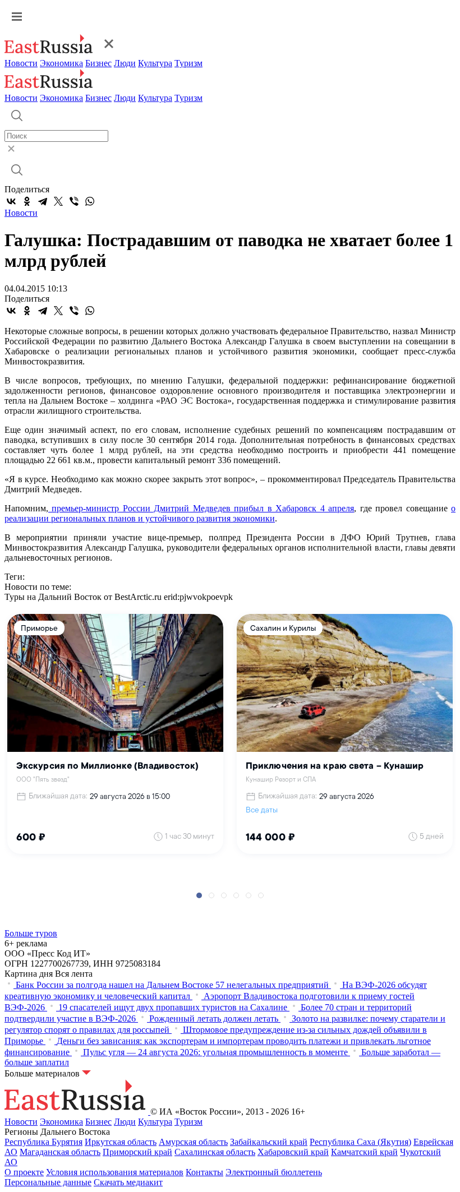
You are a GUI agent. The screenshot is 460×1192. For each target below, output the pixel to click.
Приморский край (137, 1152)
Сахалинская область (214, 1152)
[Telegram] (42, 201)
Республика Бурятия (43, 1142)
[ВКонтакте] (11, 201)
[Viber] (74, 201)
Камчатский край (364, 1152)
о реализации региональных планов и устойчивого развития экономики (230, 513)
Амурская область (193, 1142)
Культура (155, 63)
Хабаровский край (293, 1152)
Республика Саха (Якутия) (360, 1142)
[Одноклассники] (27, 201)
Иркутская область (121, 1142)
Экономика (61, 63)
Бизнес (98, 63)
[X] (58, 201)
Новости (21, 63)
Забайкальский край (268, 1142)
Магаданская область (60, 1152)
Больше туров (30, 933)
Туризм (188, 63)
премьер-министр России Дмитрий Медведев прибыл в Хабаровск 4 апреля (201, 508)
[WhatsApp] (89, 201)
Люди (125, 63)
